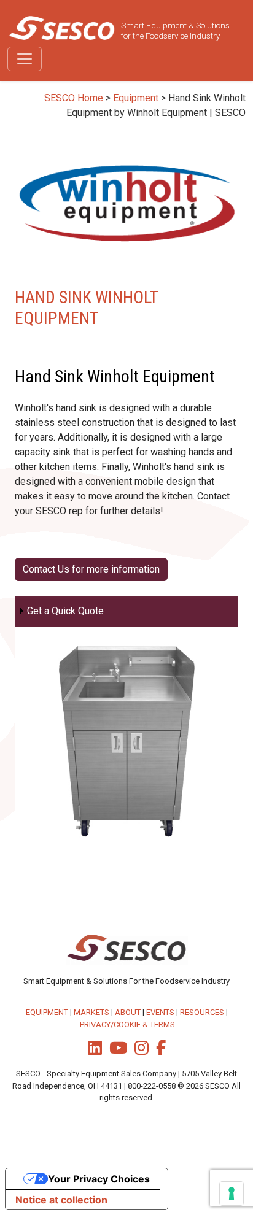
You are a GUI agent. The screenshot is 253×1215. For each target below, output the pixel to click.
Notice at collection (61, 1200)
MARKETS (91, 1012)
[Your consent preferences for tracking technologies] (231, 1193)
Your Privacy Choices (99, 1179)
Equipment (135, 98)
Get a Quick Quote (65, 611)
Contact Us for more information (91, 569)
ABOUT (128, 1012)
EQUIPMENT (47, 1012)
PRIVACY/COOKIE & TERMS (127, 1024)
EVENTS (160, 1012)
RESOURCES (202, 1012)
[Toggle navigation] (24, 59)
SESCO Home (73, 98)
